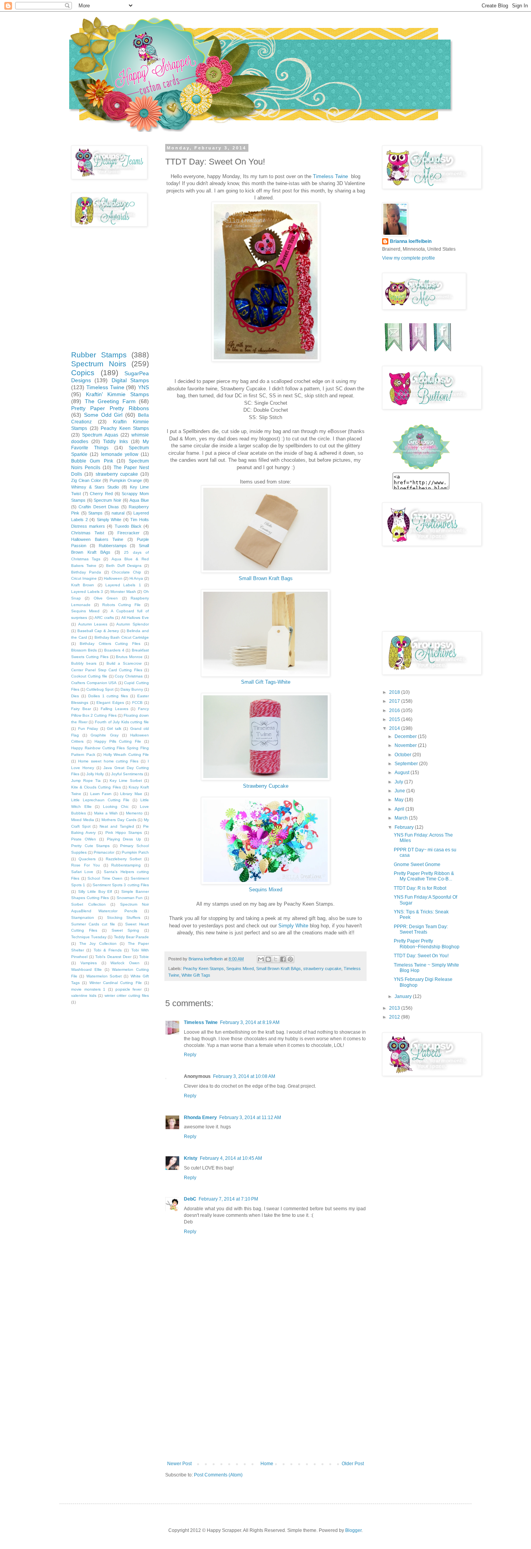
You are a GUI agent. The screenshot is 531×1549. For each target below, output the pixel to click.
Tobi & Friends (108, 950)
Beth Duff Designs (123, 565)
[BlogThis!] (268, 959)
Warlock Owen (125, 963)
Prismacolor (104, 852)
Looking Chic (116, 806)
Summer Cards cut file (93, 924)
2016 (395, 710)
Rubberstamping (126, 865)
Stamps (95, 513)
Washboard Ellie (86, 969)
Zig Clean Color (86, 480)
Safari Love (82, 872)
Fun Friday (88, 728)
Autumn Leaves (93, 624)
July (399, 782)
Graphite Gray (104, 735)
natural (118, 513)
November (406, 745)
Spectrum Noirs (98, 364)
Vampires (88, 963)
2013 (395, 1008)
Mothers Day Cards (118, 820)
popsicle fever (128, 989)
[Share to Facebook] (283, 959)
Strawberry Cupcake (265, 786)
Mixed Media (82, 820)
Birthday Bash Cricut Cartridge (121, 637)
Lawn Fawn (101, 794)
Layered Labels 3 (87, 591)
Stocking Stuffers (123, 917)
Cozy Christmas (129, 676)
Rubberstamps (113, 545)
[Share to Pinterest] (290, 959)
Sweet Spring (126, 930)
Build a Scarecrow (124, 663)
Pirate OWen (83, 839)
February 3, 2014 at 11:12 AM (250, 1117)
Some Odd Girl (103, 415)
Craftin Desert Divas (99, 506)
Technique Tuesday (89, 937)
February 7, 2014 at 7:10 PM (228, 1199)
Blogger (353, 1530)
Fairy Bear (81, 709)
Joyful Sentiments (127, 774)
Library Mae (131, 794)
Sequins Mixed (265, 889)
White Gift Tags (196, 975)
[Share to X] (275, 959)
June (400, 791)
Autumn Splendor (132, 624)
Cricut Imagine (84, 578)
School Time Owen (104, 878)
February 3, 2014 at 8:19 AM (249, 1022)
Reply (190, 1054)
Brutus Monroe (129, 657)
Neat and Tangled (117, 826)
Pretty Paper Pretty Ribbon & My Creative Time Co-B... (424, 876)
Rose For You (85, 865)
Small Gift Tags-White (265, 682)
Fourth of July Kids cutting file (122, 722)
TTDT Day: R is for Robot (420, 888)
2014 (395, 728)
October (403, 754)
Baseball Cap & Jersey (98, 631)
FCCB (137, 702)
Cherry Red (101, 493)
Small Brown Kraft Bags (266, 578)
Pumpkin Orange (126, 480)
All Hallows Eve (135, 617)
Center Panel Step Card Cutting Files (106, 670)
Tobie (144, 957)
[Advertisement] (265, 1402)
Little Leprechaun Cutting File (100, 800)
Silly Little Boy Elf (95, 891)
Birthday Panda (86, 572)
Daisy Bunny (132, 689)
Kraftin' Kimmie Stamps (117, 394)
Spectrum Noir (107, 500)
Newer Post (179, 1463)
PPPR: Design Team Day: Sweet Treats (421, 929)
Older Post (353, 1463)
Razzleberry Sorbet (123, 859)
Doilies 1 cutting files (108, 696)
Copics (82, 373)
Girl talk (114, 728)
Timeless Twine (331, 176)
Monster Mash (123, 591)
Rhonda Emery (200, 1117)
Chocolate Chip (126, 572)
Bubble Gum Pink (92, 461)
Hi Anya (136, 578)
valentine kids (83, 995)
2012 (395, 1017)
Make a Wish (106, 813)
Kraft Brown (82, 585)
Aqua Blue (139, 500)
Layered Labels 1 (123, 585)
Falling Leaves (114, 709)
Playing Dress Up (124, 839)
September (407, 763)
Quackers (87, 859)
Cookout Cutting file (89, 676)
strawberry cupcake (322, 968)
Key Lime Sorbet (126, 780)
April (400, 809)
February (405, 827)
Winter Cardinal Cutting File (115, 983)
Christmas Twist (87, 532)
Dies (75, 696)
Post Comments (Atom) (218, 1475)
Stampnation (82, 917)
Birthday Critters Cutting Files (110, 643)
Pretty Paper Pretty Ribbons (110, 408)
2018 (395, 692)
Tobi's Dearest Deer (113, 957)
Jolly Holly (95, 774)
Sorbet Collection (88, 904)
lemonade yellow (119, 454)
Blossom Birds (84, 650)
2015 (395, 719)
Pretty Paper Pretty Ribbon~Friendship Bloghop (426, 943)
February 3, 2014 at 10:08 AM (244, 1076)
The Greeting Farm (110, 401)
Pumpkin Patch (135, 852)
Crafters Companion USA (94, 683)
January (404, 996)
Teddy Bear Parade (131, 937)
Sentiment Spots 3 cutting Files (121, 885)
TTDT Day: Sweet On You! (421, 955)
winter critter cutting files (127, 995)
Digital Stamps (130, 380)
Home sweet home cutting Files (108, 761)
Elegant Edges (110, 702)
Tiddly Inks (115, 441)
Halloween (113, 578)
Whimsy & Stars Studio (95, 487)
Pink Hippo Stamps (123, 832)
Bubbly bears (83, 663)
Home (266, 1463)
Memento (134, 813)
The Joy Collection (98, 943)
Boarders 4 (114, 650)
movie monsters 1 (88, 989)
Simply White (293, 926)
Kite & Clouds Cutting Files (96, 787)
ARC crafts (104, 617)
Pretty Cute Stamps (90, 846)
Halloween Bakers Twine (97, 539)
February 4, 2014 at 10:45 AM (231, 1158)
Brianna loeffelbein (410, 241)
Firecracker (128, 532)
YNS (143, 387)
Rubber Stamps (99, 355)
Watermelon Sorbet (104, 976)
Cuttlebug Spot (100, 689)
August (402, 772)
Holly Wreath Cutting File (126, 754)
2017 (395, 701)
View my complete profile (408, 258)
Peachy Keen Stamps (203, 968)
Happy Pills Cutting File (117, 741)
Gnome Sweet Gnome (417, 864)
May (400, 799)
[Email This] (261, 959)
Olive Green (106, 598)
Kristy (190, 1158)
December (406, 736)
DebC (190, 1199)
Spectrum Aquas (100, 435)
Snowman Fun (130, 898)
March (402, 818)
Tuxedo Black (128, 526)
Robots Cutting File (121, 605)
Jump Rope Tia (86, 780)
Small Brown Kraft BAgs (278, 968)
